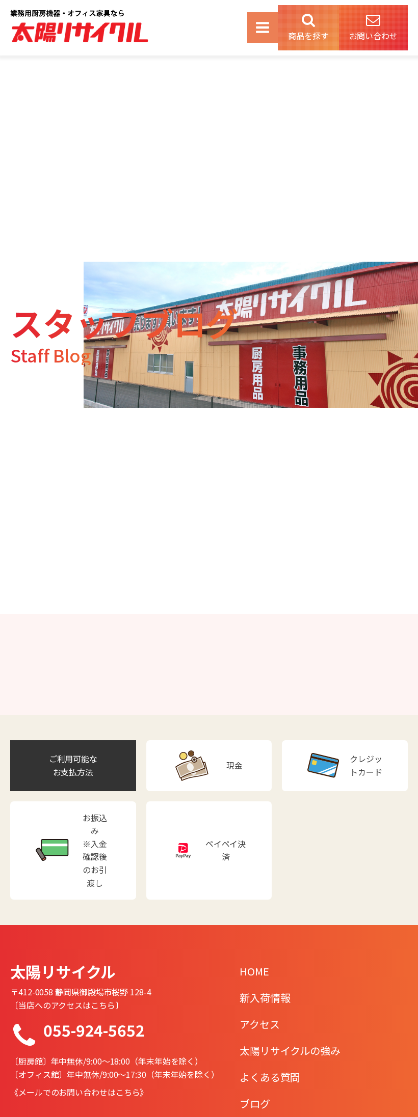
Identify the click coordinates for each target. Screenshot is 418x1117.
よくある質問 (270, 1077)
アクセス (260, 1024)
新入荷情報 (265, 997)
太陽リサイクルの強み (290, 1050)
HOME (254, 971)
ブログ (255, 1103)
